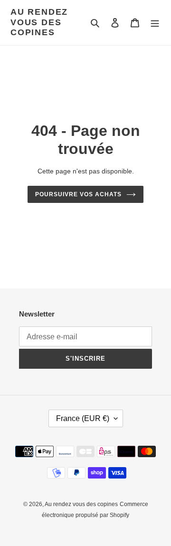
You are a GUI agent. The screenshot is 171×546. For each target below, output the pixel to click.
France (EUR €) (82, 418)
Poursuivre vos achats (78, 194)
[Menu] (155, 22)
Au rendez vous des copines (39, 22)
